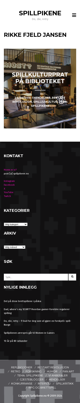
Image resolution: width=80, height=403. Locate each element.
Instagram (9, 180)
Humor (52, 371)
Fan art (68, 371)
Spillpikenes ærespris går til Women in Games (29, 332)
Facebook (9, 184)
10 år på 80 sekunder (15, 340)
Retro (15, 371)
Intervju (44, 383)
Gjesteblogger (32, 379)
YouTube (8, 192)
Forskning (34, 371)
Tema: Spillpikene (30, 375)
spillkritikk (65, 383)
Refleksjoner (21, 367)
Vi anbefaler (58, 375)
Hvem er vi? (10, 169)
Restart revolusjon (53, 367)
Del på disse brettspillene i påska (22, 301)
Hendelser (57, 379)
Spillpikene (40, 13)
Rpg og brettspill (42, 387)
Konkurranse (21, 383)
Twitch (7, 196)
